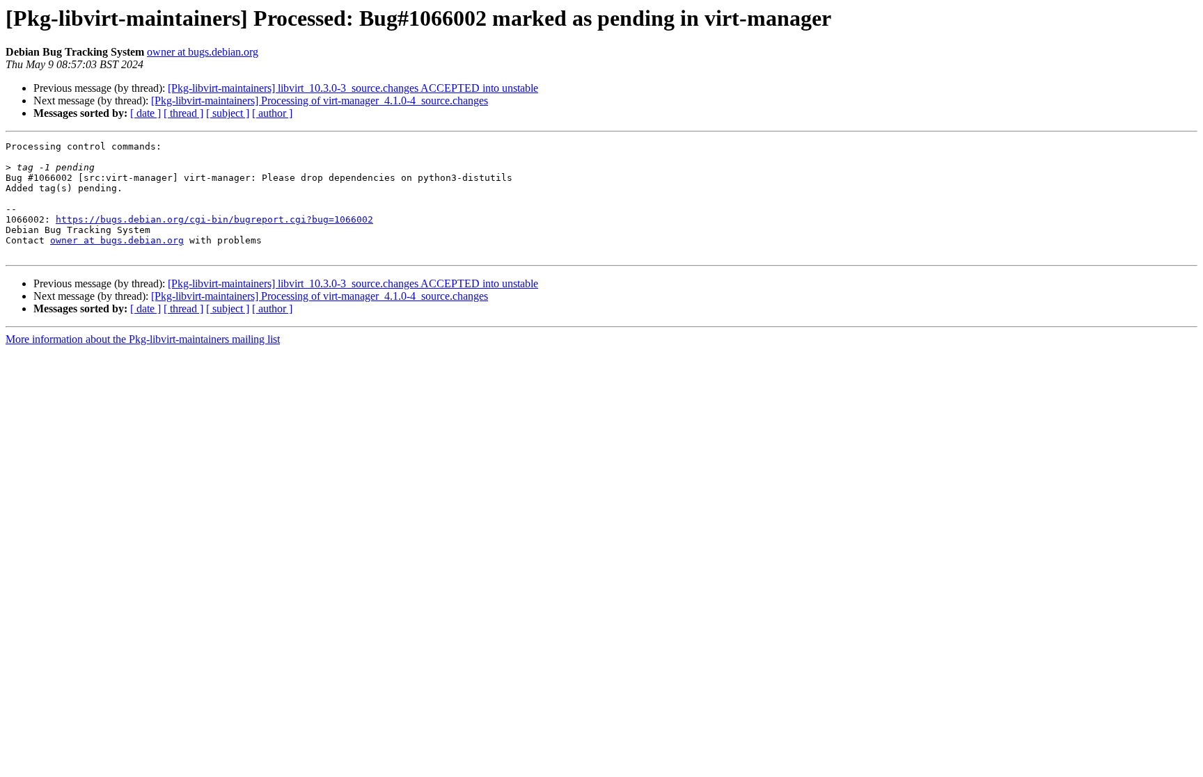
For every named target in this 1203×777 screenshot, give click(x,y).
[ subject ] (227, 113)
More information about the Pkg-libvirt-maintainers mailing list (143, 339)
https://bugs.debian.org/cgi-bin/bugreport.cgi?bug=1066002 (214, 219)
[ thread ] (183, 113)
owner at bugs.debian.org (202, 52)
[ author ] (272, 113)
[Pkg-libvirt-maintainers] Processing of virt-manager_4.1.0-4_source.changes (319, 100)
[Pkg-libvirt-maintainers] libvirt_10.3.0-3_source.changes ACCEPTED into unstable (353, 88)
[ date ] (145, 113)
